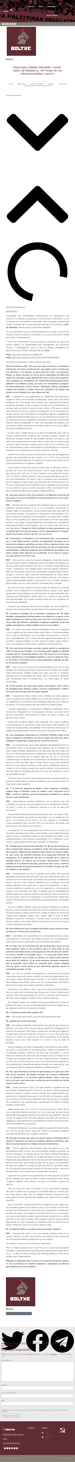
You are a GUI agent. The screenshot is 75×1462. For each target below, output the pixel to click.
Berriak (31, 6)
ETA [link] (47, 350)
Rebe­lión (13, 311)
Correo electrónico (8, 1393)
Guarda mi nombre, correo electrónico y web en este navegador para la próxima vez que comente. (34, 1410)
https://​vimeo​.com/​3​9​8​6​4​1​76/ (29, 355)
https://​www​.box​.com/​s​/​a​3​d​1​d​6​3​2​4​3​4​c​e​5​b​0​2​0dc (37, 357)
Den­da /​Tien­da (52, 15)
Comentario (6, 1360)
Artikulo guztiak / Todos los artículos (19, 1313)
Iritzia (41, 6)
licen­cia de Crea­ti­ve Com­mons (31, 1264)
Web (2, 1400)
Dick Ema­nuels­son (17, 307)
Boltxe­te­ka (51, 6)
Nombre (4, 1385)
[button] (37, 133)
